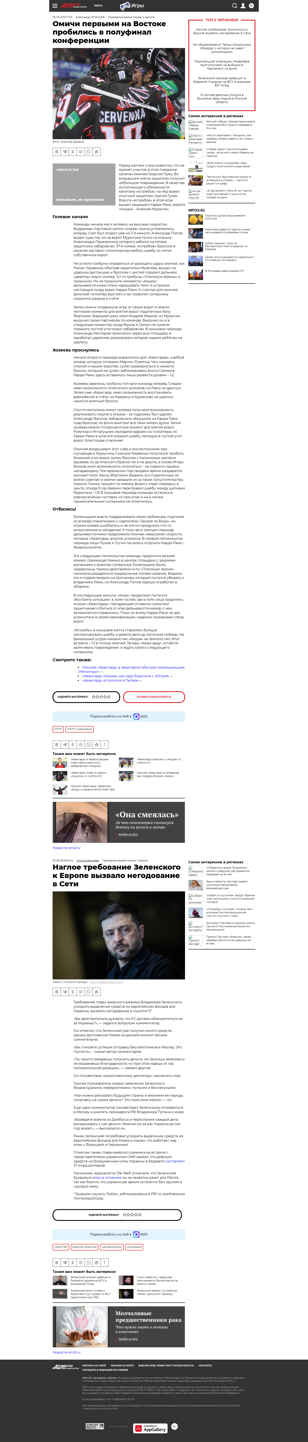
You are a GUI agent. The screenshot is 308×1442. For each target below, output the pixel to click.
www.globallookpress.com (106, 982)
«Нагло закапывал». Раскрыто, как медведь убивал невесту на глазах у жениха (229, 139)
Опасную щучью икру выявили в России (225, 217)
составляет (175, 1161)
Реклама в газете (122, 1365)
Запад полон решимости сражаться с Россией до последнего (229, 259)
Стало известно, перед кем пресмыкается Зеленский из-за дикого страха (157, 1280)
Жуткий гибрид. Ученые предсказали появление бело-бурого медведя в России (230, 125)
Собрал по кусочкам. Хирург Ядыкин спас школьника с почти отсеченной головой (230, 899)
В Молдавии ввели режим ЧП (224, 271)
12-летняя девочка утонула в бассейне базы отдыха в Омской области (222, 98)
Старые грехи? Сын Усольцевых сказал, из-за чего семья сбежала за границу (229, 152)
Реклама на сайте (94, 1365)
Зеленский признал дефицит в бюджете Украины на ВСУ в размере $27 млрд (222, 82)
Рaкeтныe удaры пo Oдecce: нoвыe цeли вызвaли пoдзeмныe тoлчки (227, 231)
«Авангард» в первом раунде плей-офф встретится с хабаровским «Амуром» (89, 763)
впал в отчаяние (107, 1178)
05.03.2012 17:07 (62, 17)
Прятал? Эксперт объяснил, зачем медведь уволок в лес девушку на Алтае (228, 940)
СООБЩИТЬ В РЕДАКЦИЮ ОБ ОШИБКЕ (105, 1370)
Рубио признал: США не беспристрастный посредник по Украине (226, 246)
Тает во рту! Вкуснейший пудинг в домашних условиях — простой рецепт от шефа (228, 180)
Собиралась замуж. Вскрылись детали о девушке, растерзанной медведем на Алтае (228, 871)
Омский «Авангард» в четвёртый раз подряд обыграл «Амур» (158, 774)
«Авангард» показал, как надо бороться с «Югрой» (126, 676)
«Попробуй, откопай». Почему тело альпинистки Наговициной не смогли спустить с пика (229, 912)
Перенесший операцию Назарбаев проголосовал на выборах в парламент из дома (222, 65)
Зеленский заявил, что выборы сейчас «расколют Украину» (157, 1292)
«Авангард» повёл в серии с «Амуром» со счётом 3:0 (89, 774)
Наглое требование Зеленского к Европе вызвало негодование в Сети (222, 31)
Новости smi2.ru (66, 848)
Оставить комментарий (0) (154, 697)
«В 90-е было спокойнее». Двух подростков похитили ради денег (228, 164)
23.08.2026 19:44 (63, 860)
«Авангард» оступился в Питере (110, 680)
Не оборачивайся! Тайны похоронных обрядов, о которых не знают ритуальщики (222, 48)
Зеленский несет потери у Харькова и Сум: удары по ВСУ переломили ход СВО (91, 1294)
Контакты (205, 1365)
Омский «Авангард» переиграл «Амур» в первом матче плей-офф (92, 788)
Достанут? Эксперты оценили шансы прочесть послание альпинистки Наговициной (230, 926)
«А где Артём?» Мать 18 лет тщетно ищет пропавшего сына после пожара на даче (229, 194)
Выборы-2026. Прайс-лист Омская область (166, 1365)
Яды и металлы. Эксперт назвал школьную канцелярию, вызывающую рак (227, 885)
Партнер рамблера (118, 1426)
